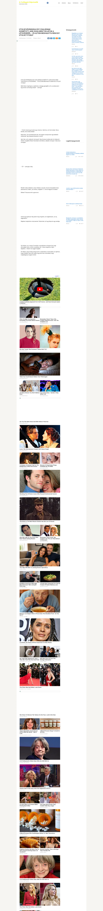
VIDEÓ (81, 3)
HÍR (59, 3)
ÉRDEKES (64, 3)
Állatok (69, 3)
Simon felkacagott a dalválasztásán (74, 203)
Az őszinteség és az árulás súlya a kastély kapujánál (77, 49)
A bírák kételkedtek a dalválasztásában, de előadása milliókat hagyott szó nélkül (75, 153)
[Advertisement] (51, 16)
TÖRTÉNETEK (75, 3)
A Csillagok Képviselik (28, 2)
